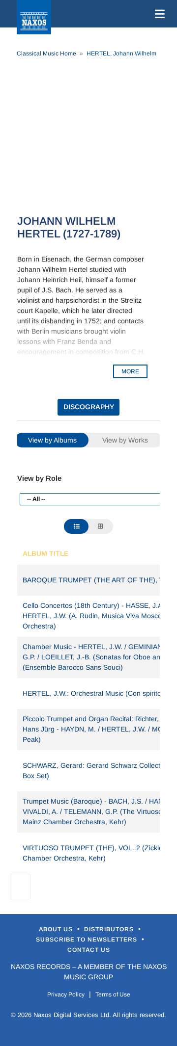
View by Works (125, 440)
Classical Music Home (46, 53)
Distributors (110, 929)
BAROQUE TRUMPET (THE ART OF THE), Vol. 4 (100, 580)
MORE (130, 371)
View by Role (39, 478)
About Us (57, 929)
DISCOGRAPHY (88, 407)
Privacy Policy (66, 994)
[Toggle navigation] (158, 13)
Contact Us (88, 949)
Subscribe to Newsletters (87, 939)
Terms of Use (112, 994)
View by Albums (52, 440)
